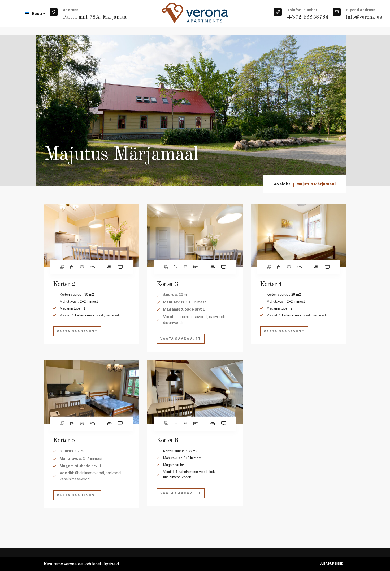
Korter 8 (167, 440)
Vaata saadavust (77, 331)
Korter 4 (271, 284)
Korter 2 (64, 284)
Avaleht (282, 184)
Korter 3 (167, 284)
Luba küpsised (331, 563)
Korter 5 (64, 440)
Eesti (37, 14)
